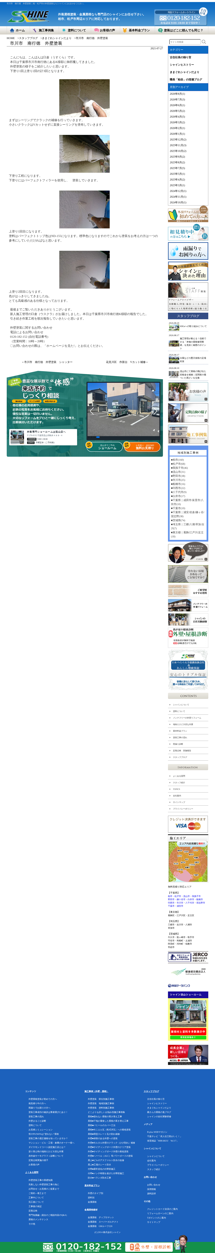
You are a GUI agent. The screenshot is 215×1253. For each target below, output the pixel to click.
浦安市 (180, 906)
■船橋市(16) (178, 484)
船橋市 (199, 899)
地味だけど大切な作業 (183, 724)
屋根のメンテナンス (38, 1219)
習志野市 (200, 902)
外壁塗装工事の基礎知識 (41, 1180)
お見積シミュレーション (41, 1129)
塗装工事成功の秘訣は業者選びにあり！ (48, 1112)
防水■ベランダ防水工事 (99, 1177)
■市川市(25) (178, 479)
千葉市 (171, 906)
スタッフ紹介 (179, 782)
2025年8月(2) (177, 162)
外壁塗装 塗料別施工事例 (101, 1108)
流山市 (186, 896)
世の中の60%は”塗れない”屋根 (44, 1134)
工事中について (36, 1197)
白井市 (191, 899)
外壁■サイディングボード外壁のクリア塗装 (109, 1147)
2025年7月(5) (177, 168)
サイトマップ (179, 802)
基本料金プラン (180, 731)
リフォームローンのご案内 (160, 1213)
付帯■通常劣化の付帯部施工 (101, 1169)
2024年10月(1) (178, 202)
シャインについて (181, 705)
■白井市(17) (178, 496)
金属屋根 (92, 1202)
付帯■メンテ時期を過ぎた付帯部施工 (106, 1173)
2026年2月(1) (177, 128)
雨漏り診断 (178, 744)
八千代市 (189, 902)
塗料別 (91, 1197)
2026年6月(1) (177, 105)
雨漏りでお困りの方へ (39, 1108)
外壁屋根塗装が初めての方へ (43, 1099)
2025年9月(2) (177, 156)
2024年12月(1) (178, 191)
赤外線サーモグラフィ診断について (46, 1156)
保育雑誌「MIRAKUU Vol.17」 (163, 1140)
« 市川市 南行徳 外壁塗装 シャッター (48, 362)
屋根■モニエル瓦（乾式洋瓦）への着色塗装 (109, 1129)
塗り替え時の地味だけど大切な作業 (46, 1151)
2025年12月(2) (178, 139)
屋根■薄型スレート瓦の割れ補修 (104, 1134)
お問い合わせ (153, 1185)
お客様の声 (34, 1164)
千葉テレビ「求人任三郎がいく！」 (164, 1136)
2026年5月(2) (177, 110)
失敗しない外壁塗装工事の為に (44, 1184)
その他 (32, 1224)
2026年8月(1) (177, 93)
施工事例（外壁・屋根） (96, 1091)
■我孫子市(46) (179, 467)
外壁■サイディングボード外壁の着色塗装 (108, 1151)
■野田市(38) (178, 475)
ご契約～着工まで (37, 1193)
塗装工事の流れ (180, 737)
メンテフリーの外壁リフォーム (187, 718)
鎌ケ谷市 (181, 899)
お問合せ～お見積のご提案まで (44, 1189)
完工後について (36, 1202)
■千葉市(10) (178, 508)
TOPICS (176, 789)
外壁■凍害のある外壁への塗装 (103, 1138)
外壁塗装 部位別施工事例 (101, 1099)
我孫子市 (196, 896)
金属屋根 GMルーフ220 (100, 1226)
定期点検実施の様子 (38, 1160)
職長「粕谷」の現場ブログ (186, 79)
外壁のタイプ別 (95, 1193)
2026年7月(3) (177, 99)
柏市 (170, 896)
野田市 (171, 899)
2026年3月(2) (177, 122)
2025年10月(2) (178, 151)
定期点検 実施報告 (182, 750)
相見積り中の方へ (37, 1103)
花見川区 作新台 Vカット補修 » (127, 362)
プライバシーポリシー (183, 809)
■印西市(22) (178, 488)
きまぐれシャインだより (57, 38)
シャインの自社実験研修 (159, 1116)
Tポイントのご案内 (156, 1218)
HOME (11, 38)
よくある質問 (179, 776)
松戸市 (178, 896)
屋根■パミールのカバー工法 (101, 1125)
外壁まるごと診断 (37, 1121)
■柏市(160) (177, 459)
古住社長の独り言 (180, 57)
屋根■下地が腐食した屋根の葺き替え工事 (108, 1121)
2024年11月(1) (178, 196)
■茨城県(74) (178, 520)
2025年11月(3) (178, 145)
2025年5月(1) (177, 173)
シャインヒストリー (182, 64)
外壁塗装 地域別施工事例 (101, 1103)
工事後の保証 (35, 1206)
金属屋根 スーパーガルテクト (103, 1222)
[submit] (204, 42)
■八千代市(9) (178, 492)
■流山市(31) (178, 471)
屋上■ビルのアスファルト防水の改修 (106, 1160)
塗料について (179, 711)
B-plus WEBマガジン (157, 1132)
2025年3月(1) (177, 185)
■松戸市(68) (178, 463)
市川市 (180, 902)
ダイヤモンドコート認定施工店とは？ (47, 1147)
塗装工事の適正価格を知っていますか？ (48, 1138)
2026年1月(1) (177, 133)
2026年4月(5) (177, 116)
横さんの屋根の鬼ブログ (159, 1112)
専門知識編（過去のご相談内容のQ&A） (48, 1215)
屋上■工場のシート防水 (99, 1164)
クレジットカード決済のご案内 (162, 1209)
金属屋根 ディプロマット (101, 1217)
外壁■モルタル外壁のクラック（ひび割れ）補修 (111, 1142)
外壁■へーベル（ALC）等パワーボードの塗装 (110, 1156)
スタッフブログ (28, 38)
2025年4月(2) (177, 179)
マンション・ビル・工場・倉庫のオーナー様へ (51, 1142)
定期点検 (33, 1210)
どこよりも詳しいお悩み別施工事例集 (106, 1112)
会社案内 (177, 796)
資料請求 (151, 1193)
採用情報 (151, 1189)
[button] (89, 437)
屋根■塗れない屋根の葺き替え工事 (105, 1116)
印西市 (171, 902)
